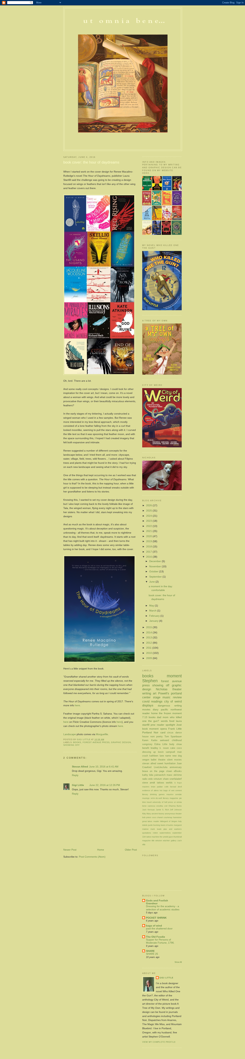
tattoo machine (152, 837)
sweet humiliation (166, 763)
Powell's (163, 693)
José (179, 724)
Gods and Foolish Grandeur (157, 902)
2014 (149, 632)
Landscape (70, 734)
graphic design (121, 742)
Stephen (150, 680)
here (77, 705)
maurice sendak (174, 794)
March (153, 610)
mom (165, 717)
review (177, 697)
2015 (149, 627)
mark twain (155, 829)
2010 (149, 652)
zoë (166, 806)
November (155, 566)
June (152, 581)
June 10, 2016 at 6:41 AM (103, 766)
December (155, 561)
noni (152, 736)
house (145, 736)
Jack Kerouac (148, 810)
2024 (149, 515)
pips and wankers (172, 829)
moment (174, 676)
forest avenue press (96, 742)
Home (100, 849)
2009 (149, 658)
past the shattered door (159, 928)
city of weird (173, 701)
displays (147, 705)
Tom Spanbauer (173, 736)
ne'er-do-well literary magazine (164, 798)
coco (179, 748)
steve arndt (148, 782)
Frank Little (175, 728)
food (171, 721)
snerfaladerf (175, 779)
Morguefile (102, 734)
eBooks (178, 771)
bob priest (146, 817)
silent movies (174, 759)
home (154, 713)
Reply (75, 775)
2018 (149, 546)
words (164, 721)
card (162, 732)
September (155, 576)
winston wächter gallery (165, 840)
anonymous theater (173, 814)
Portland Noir (150, 732)
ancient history (158, 814)
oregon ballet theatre (153, 759)
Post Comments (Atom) (92, 856)
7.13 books (149, 717)
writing (146, 693)
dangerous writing (170, 705)
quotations (146, 833)
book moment (150, 728)
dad (159, 717)
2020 (149, 536)
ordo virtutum (155, 779)
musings (146, 798)
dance (178, 732)
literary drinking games (153, 794)
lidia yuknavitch (157, 775)
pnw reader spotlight (163, 724)
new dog (177, 755)
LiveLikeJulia (160, 767)
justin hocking (154, 825)
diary (155, 709)
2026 (149, 505)
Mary (149, 814)
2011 (149, 647)
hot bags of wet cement (171, 790)
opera (163, 728)
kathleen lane (156, 755)
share (166, 779)
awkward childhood (171, 740)
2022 (149, 526)
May (152, 605)
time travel (147, 802)
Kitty (144, 814)
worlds (169, 782)
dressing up (149, 752)
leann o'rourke (167, 825)
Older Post (131, 849)
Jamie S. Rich (162, 810)
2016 (149, 556)
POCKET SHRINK (156, 917)
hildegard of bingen (168, 821)
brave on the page (153, 771)
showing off (71, 745)
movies (146, 709)
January (154, 620)
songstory (147, 744)
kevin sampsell (166, 752)
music (166, 697)
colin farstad (170, 787)
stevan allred (149, 763)
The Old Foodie (155, 936)
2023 (149, 520)
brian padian (157, 787)
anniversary (176, 767)
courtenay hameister (173, 817)
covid (145, 701)
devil (180, 787)
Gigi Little (78, 785)
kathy (145, 775)
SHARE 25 (152, 954)
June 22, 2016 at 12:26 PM (104, 785)
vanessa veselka (155, 806)
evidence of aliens (150, 790)
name (168, 755)
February (154, 615)
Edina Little (160, 744)
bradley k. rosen (160, 748)
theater (177, 689)
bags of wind (154, 925)
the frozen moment (170, 713)
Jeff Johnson (176, 810)
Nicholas (162, 689)
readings (156, 701)
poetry (159, 736)
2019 (149, 541)
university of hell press (162, 802)
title (153, 840)
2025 (149, 510)
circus (170, 732)
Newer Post (69, 849)
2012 (149, 642)
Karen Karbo (149, 740)
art (154, 693)
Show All (178, 962)
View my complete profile (159, 1042)
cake (172, 748)
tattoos (160, 782)
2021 (149, 531)
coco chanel (157, 817)
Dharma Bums (175, 806)
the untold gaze (166, 837)
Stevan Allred (80, 766)
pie (180, 798)
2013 (149, 637)
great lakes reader (150, 821)
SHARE (150, 950)
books (77, 742)
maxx (169, 775)
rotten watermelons (162, 833)
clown (169, 771)
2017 (149, 551)
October (154, 571)
